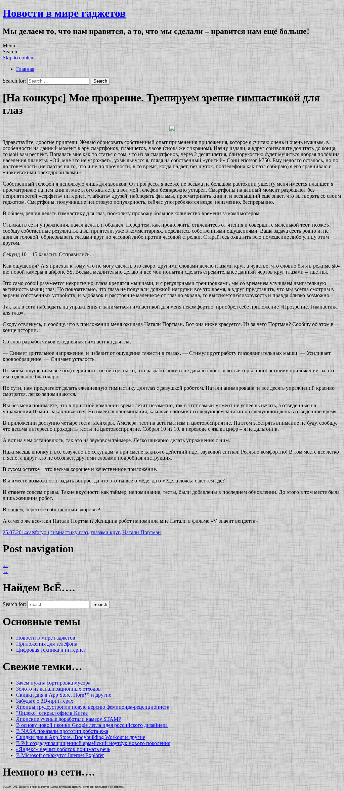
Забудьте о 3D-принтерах (44, 701)
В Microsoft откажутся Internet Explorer (60, 755)
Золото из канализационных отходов (58, 689)
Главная (25, 69)
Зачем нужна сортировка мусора (53, 683)
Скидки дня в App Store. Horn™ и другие (63, 695)
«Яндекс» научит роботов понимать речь (63, 749)
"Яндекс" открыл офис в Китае (52, 713)
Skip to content (19, 57)
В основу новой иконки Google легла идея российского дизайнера (92, 725)
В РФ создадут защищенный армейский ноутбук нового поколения (93, 743)
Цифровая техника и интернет (51, 650)
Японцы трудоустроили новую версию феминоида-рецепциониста (92, 707)
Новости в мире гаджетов (64, 13)
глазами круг (105, 532)
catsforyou (38, 532)
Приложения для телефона (46, 644)
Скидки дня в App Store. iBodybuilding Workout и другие (80, 737)
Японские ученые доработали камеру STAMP (68, 719)
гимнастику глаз (69, 532)
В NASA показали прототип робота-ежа (62, 731)
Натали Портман (141, 532)
